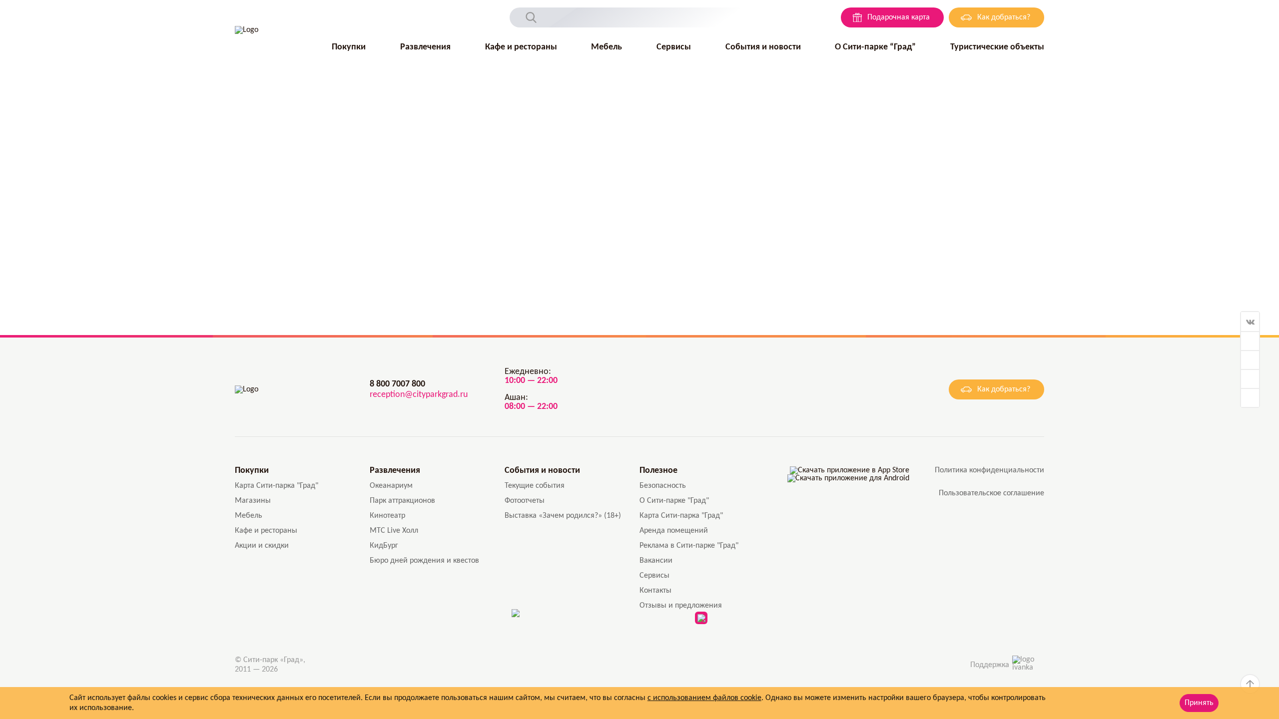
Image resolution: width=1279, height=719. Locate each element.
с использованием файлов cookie (704, 698)
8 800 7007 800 (397, 384)
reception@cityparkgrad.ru (419, 394)
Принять (1199, 703)
